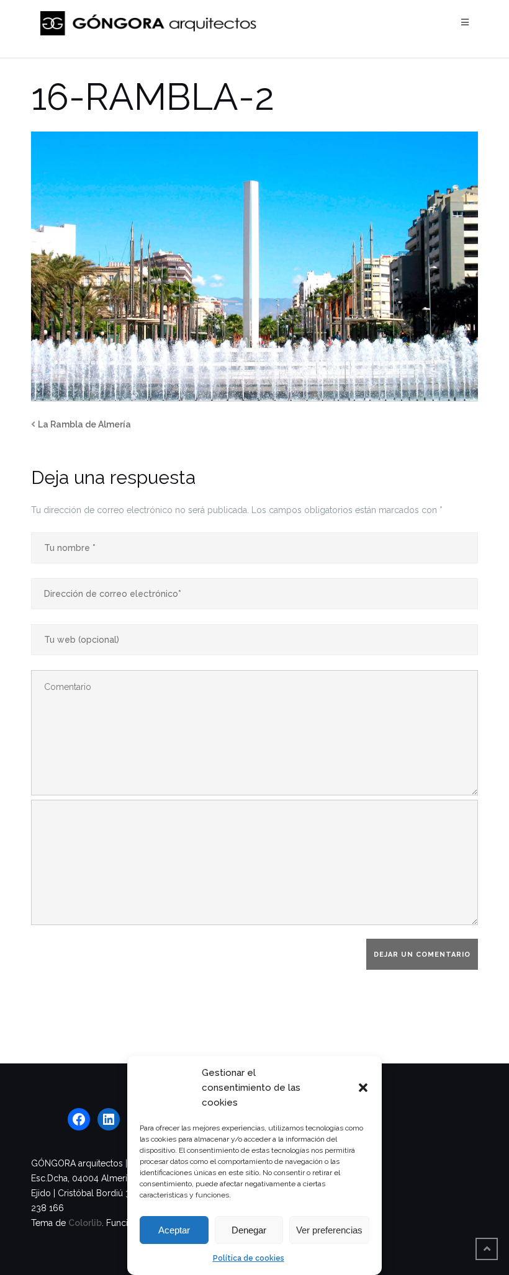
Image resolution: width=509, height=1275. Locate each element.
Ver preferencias (329, 1230)
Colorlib (85, 1223)
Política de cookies (248, 1258)
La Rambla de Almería (84, 424)
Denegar (249, 1230)
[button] (363, 1087)
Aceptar (174, 1230)
